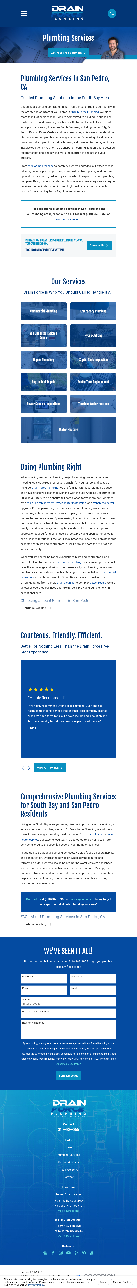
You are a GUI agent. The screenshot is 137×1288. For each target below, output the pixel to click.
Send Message (68, 1075)
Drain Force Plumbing (85, 112)
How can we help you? (33, 1022)
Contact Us (96, 245)
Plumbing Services (68, 1154)
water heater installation (71, 503)
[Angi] (92, 1253)
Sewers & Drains (68, 1162)
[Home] (67, 13)
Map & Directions (68, 1210)
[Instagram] (61, 1253)
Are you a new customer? (35, 1011)
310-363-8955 (68, 1129)
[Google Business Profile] (45, 1253)
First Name (28, 976)
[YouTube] (68, 1253)
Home (68, 1147)
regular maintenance (41, 166)
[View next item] (29, 768)
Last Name (76, 976)
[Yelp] (76, 1253)
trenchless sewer (103, 503)
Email (74, 988)
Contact (68, 1177)
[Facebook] (53, 1253)
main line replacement (40, 503)
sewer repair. (98, 582)
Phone (25, 988)
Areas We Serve (68, 1169)
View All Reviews (48, 767)
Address (26, 999)
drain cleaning (66, 582)
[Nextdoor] (84, 1253)
